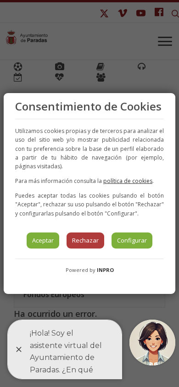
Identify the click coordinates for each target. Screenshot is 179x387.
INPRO (105, 269)
